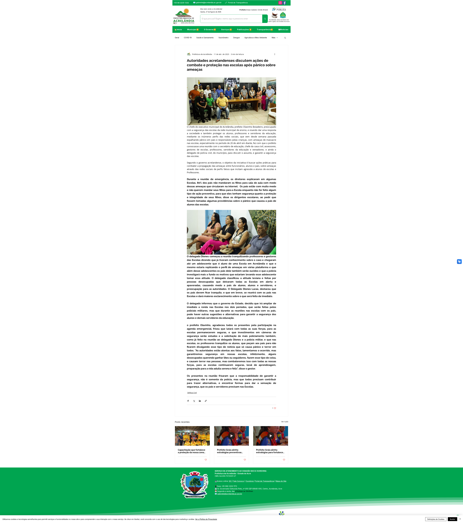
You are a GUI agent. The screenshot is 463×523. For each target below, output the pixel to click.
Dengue (236, 38)
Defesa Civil (192, 392)
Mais (273, 38)
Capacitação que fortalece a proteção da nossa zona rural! (191, 451)
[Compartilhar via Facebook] (188, 401)
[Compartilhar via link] (206, 401)
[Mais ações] (274, 54)
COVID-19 (188, 38)
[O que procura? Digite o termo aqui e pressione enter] (265, 19)
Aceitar (452, 519)
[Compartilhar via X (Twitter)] (194, 401)
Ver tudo (284, 421)
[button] (193, 29)
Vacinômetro (223, 38)
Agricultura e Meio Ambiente (256, 38)
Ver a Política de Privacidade (206, 519)
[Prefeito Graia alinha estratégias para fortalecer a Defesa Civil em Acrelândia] (270, 436)
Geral (177, 38)
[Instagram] (280, 3)
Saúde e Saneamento (205, 38)
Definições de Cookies (435, 519)
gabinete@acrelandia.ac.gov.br (208, 2)
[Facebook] (284, 3)
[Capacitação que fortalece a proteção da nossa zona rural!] (192, 436)
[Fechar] (460, 519)
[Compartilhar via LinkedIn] (200, 401)
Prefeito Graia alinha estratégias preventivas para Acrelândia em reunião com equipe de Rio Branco (231, 451)
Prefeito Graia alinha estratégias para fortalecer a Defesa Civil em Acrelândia (270, 451)
